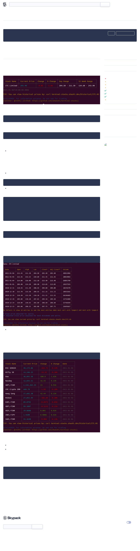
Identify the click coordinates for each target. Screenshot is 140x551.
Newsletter (7, 523)
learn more (124, 74)
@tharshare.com (115, 144)
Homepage (109, 126)
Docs (116, 4)
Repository (109, 133)
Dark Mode (120, 522)
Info (135, 78)
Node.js (16, 462)
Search (105, 4)
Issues (107, 129)
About (132, 4)
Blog (124, 4)
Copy (111, 33)
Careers (97, 522)
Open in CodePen (125, 33)
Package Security (111, 122)
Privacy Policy (122, 517)
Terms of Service (101, 527)
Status (73, 522)
